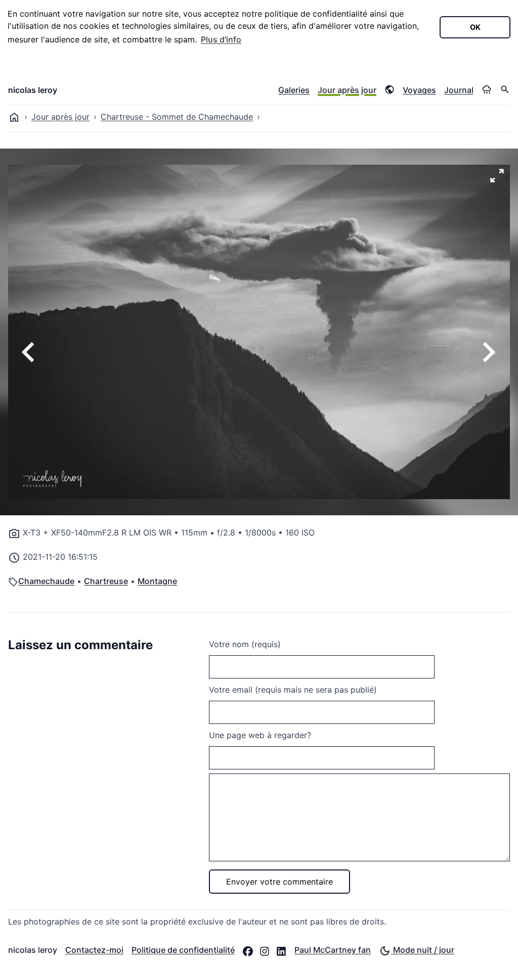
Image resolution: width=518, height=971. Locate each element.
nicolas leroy (32, 90)
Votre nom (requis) (245, 644)
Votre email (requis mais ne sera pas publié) (293, 690)
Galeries (294, 90)
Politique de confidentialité (183, 950)
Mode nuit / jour (422, 950)
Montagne (157, 581)
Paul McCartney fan (332, 950)
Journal (458, 90)
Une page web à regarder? (260, 735)
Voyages (419, 90)
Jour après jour (347, 90)
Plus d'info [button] (221, 39)
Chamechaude (46, 581)
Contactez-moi (94, 950)
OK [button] (475, 27)
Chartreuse (106, 581)
